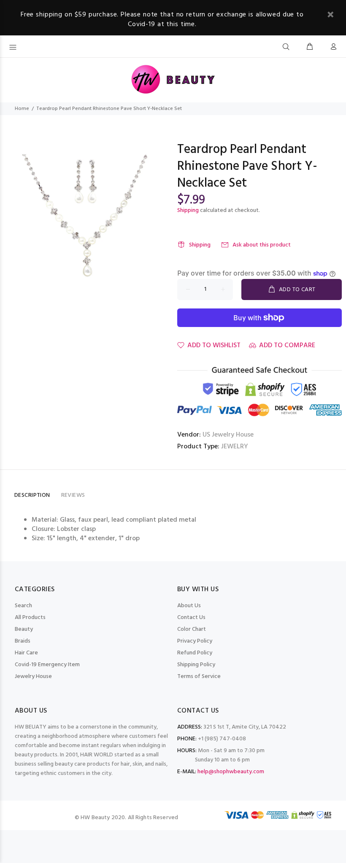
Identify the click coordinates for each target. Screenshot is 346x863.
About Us (189, 606)
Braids (22, 641)
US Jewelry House (228, 434)
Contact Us (191, 617)
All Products (30, 617)
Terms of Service (199, 676)
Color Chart (191, 629)
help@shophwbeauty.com (230, 772)
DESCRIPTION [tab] (32, 495)
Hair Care (26, 653)
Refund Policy (194, 653)
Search (23, 606)
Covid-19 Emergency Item (47, 665)
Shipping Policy (196, 665)
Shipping (188, 210)
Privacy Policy (194, 641)
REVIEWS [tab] (73, 495)
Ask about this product (261, 245)
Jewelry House (33, 676)
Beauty (24, 629)
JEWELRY (234, 446)
